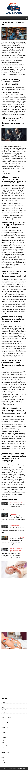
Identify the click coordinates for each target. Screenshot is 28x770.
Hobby (3, 712)
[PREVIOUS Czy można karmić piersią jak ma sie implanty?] (14, 595)
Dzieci (2, 707)
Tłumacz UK (13, 514)
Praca (2, 730)
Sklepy (3, 740)
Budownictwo (4, 704)
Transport (3, 747)
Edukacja (3, 709)
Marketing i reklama (6, 717)
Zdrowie (3, 762)
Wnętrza (3, 760)
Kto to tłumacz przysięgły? (17, 537)
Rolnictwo (3, 737)
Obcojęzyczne (4, 727)
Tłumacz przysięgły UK (16, 502)
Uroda (2, 755)
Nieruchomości (5, 725)
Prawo (3, 732)
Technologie (4, 745)
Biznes (3, 702)
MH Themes (22, 768)
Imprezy (3, 714)
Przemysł (3, 735)
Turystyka (3, 750)
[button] (26, 18)
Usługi (2, 757)
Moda (2, 719)
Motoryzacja (4, 722)
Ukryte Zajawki (5, 752)
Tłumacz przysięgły (15, 525)
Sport (2, 742)
